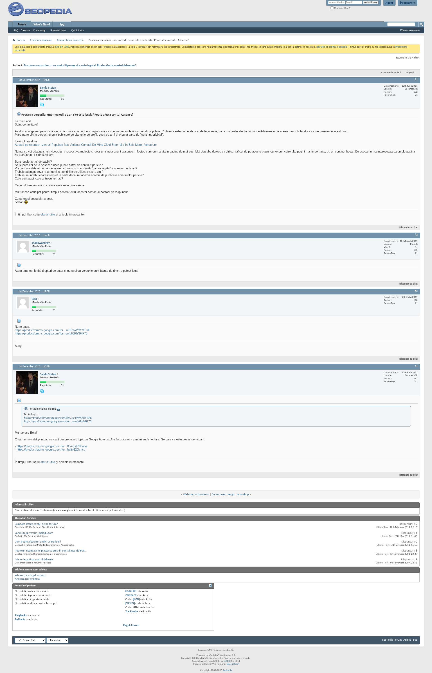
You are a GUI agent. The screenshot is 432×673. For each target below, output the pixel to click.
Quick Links (77, 30)
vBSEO (227, 661)
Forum (22, 24)
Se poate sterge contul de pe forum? (36, 524)
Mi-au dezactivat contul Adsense (34, 559)
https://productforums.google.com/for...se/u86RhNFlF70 (51, 333)
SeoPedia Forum (392, 639)
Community (39, 30)
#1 (416, 79)
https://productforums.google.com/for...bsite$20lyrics (51, 449)
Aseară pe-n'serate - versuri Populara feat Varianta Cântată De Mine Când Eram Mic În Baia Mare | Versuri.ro (86, 144)
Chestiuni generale (41, 40)
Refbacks (20, 619)
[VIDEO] (130, 603)
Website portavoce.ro (196, 494)
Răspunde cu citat (408, 228)
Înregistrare (407, 2)
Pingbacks (21, 615)
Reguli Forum (131, 625)
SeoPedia (227, 670)
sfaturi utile (47, 214)
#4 (416, 366)
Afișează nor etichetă (27, 578)
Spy (61, 24)
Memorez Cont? (342, 8)
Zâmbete (130, 595)
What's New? (42, 24)
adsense (19, 575)
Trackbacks (131, 611)
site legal (31, 575)
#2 (416, 234)
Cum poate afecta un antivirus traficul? (38, 541)
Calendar (26, 30)
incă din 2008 (61, 47)
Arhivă (407, 639)
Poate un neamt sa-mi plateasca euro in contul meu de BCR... (51, 550)
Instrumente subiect (390, 72)
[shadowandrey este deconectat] (22, 246)
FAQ (16, 30)
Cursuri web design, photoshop (230, 494)
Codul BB (130, 591)
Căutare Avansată (410, 30)
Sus (415, 639)
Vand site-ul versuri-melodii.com (34, 533)
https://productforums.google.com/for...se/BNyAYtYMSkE (52, 330)
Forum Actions (58, 30)
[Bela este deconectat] (22, 302)
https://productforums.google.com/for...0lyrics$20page (52, 446)
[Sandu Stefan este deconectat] (27, 96)
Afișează (410, 72)
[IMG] (136, 599)
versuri (41, 575)
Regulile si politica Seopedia (331, 47)
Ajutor (389, 2)
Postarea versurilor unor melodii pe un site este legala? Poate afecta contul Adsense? (80, 65)
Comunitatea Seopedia (70, 40)
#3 (416, 291)
